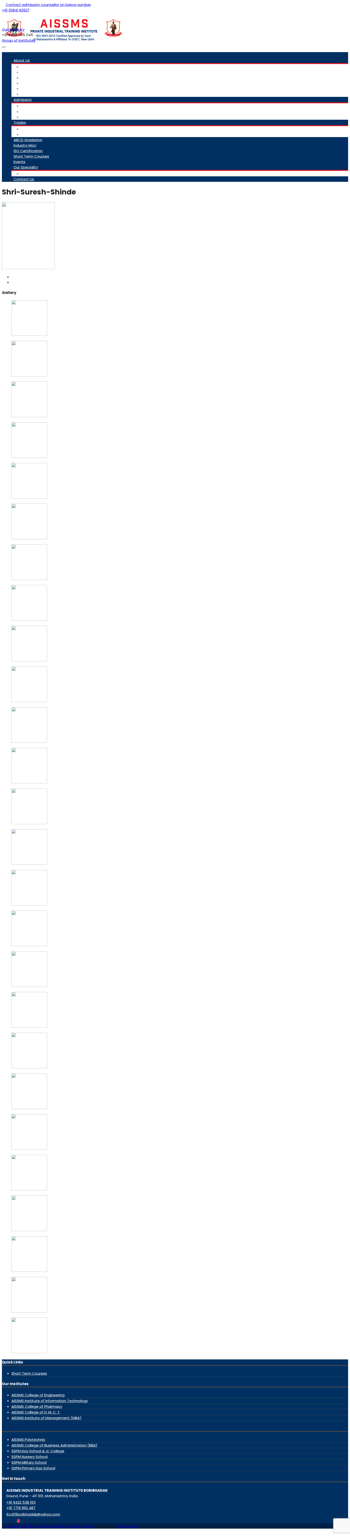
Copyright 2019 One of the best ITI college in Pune (49, 1525)
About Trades (33, 128)
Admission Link (33, 106)
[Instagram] (18, 1520)
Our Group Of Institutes (41, 94)
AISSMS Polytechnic (28, 1439)
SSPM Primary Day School (33, 1468)
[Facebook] (3, 1520)
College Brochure (36, 111)
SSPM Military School (29, 1462)
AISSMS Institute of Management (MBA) (46, 1417)
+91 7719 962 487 (20, 1507)
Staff (25, 72)
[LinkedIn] (14, 1520)
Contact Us (24, 179)
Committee (31, 66)
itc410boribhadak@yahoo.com (33, 1514)
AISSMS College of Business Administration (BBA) (54, 1445)
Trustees (29, 77)
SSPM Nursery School (29, 1456)
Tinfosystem (127, 1525)
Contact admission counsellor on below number (48, 4)
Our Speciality (26, 167)
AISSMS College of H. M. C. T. (35, 1412)
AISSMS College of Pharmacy (36, 1406)
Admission (23, 99)
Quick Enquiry (13, 29)
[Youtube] (11, 1520)
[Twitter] (7, 1520)
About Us (22, 60)
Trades (20, 122)
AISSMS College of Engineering (38, 1394)
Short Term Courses (31, 156)
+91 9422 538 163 (20, 1502)
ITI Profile (28, 83)
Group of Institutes (18, 40)
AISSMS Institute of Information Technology (49, 1400)
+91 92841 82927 (16, 10)
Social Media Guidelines (41, 88)
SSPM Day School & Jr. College (37, 1450)
